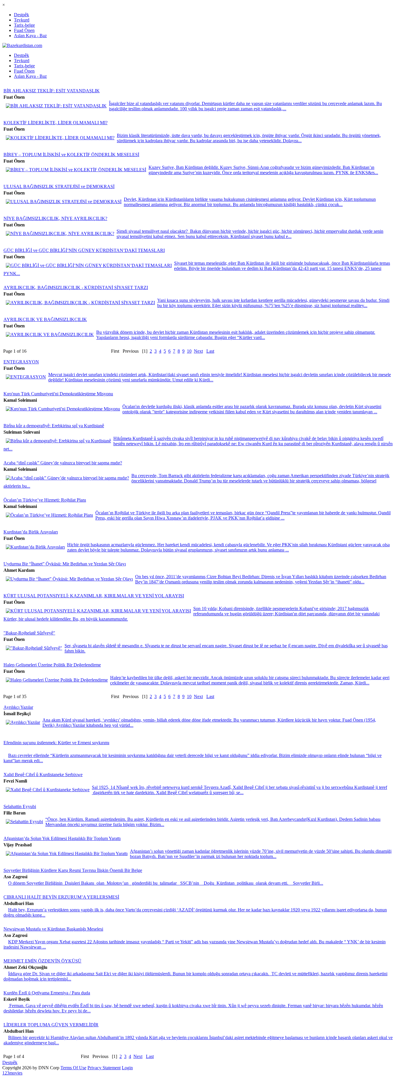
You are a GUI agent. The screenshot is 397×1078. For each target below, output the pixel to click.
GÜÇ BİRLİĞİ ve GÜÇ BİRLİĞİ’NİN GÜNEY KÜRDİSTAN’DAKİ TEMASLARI (84, 250)
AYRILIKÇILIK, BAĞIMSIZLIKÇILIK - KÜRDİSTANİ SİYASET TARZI (75, 287)
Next (198, 351)
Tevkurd (21, 19)
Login (127, 1067)
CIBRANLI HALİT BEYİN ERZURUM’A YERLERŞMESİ (61, 897)
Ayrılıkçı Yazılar (18, 707)
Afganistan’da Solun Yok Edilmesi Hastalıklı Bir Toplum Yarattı (62, 838)
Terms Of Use (73, 1067)
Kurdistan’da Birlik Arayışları (30, 531)
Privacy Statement (104, 1067)
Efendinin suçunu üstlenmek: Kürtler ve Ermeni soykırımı (56, 742)
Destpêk (21, 14)
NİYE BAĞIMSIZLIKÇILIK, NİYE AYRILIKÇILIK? (55, 218)
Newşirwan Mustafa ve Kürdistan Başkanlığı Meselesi (53, 928)
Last (210, 351)
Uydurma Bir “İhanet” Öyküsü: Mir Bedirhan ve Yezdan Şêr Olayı (64, 563)
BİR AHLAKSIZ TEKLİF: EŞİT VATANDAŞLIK (51, 90)
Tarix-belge (24, 25)
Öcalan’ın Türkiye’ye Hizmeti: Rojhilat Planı (44, 499)
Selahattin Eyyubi (19, 806)
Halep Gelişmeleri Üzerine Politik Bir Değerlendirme (52, 664)
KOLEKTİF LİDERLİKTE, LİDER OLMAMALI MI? (55, 122)
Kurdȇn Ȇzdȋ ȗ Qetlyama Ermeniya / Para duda (46, 992)
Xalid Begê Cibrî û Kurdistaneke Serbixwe (43, 774)
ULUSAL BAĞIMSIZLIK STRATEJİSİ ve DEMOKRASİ (59, 186)
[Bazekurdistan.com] (22, 45)
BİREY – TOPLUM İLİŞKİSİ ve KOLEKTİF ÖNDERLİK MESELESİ (71, 154)
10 (189, 351)
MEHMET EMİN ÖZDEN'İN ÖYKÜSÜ (42, 960)
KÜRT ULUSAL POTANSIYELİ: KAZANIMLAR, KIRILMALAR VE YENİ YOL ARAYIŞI (93, 595)
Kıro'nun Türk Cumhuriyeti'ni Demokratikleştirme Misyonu (58, 393)
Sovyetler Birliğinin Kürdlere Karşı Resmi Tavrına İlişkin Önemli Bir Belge (72, 870)
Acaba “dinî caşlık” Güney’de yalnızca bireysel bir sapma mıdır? (62, 462)
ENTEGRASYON (21, 361)
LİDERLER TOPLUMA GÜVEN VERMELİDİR (51, 1024)
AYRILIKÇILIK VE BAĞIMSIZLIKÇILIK (45, 319)
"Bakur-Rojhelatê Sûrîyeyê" (29, 632)
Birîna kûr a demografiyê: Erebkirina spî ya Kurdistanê (53, 425)
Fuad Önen (24, 30)
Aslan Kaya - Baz (30, 35)
